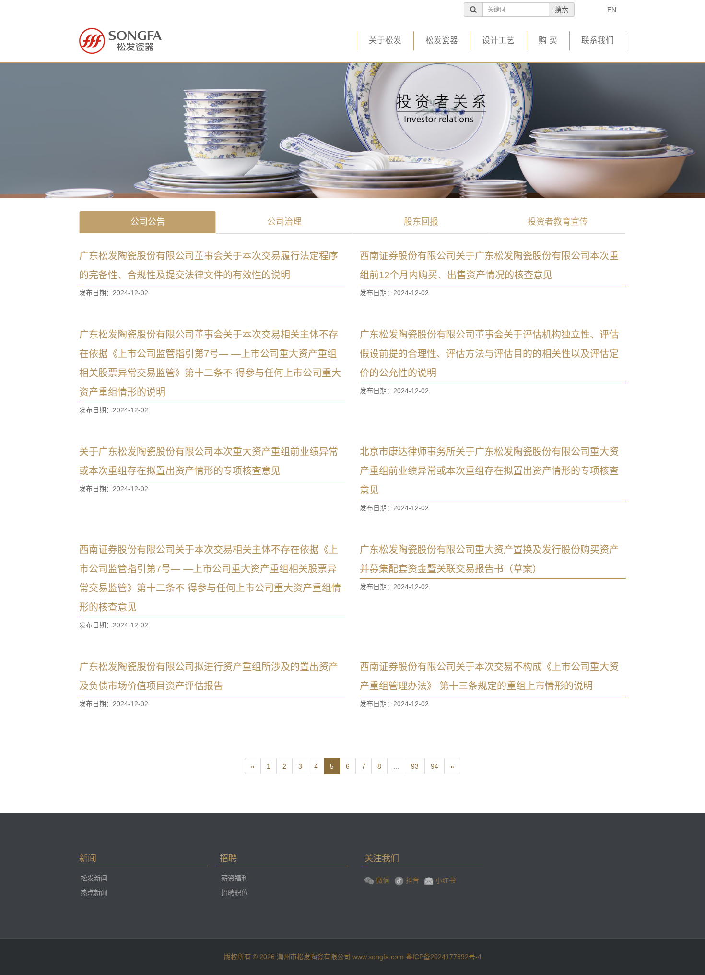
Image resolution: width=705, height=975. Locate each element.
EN (611, 9)
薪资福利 (234, 878)
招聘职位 (234, 892)
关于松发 (385, 40)
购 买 (548, 40)
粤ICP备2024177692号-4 (444, 957)
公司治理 (284, 222)
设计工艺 (498, 40)
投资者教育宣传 (558, 222)
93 (415, 766)
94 (434, 766)
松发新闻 (94, 878)
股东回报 (421, 222)
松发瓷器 (441, 40)
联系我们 (597, 40)
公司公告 (147, 222)
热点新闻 (94, 892)
